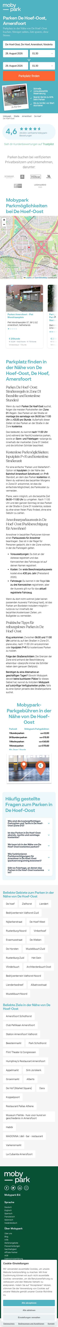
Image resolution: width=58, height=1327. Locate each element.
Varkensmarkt (13, 1145)
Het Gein (36, 957)
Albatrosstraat (39, 984)
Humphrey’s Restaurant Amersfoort (25, 1061)
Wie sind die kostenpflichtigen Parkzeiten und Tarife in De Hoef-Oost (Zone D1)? (25, 823)
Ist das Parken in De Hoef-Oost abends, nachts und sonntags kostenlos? (24, 835)
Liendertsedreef (14, 984)
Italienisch (8, 1220)
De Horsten (12, 948)
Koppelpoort (13, 1097)
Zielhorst (27, 903)
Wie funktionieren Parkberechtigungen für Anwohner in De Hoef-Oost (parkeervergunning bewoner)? (24, 857)
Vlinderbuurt (12, 966)
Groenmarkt (12, 1079)
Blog (6, 1236)
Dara (42, 1088)
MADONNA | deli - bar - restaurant (24, 1136)
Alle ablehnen (29, 1310)
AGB (6, 1255)
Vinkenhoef (40, 930)
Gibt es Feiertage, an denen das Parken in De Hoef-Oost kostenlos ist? (26, 870)
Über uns (8, 1233)
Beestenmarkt (13, 1043)
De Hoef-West (37, 921)
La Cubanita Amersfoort (19, 1154)
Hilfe (6, 1240)
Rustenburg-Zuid (15, 957)
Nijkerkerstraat (14, 921)
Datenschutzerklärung (13, 1259)
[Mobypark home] (12, 7)
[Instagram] (26, 1188)
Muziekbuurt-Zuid (35, 948)
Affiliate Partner (10, 1252)
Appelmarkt (12, 1070)
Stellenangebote (11, 1243)
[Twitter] (13, 1188)
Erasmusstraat (14, 939)
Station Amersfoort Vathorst (21, 1034)
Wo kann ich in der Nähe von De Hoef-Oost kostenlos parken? (24, 845)
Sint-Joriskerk (33, 1070)
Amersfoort (27, 116)
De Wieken (35, 939)
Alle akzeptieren (29, 1303)
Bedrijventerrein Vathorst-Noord (23, 975)
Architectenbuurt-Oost (39, 966)
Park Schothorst (37, 1043)
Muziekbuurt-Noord (16, 993)
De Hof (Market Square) (19, 1088)
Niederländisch (10, 1223)
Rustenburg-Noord (16, 930)
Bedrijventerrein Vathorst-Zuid (22, 912)
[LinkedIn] (20, 1188)
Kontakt (51, 1323)
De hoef (10, 903)
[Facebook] (6, 1188)
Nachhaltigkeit (10, 1249)
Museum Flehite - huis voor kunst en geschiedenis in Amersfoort (26, 1117)
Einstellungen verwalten (29, 1317)
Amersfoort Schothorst (19, 1016)
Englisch (8, 1210)
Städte (16, 116)
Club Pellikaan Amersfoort (20, 1025)
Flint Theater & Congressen (21, 1052)
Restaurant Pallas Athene (20, 1106)
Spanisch (8, 1213)
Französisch (9, 1217)
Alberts (31, 1079)
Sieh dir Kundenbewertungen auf (29, 144)
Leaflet (28, 277)
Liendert (43, 903)
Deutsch (8, 1207)
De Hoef (37, 116)
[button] (29, 247)
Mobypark (7, 116)
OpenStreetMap (41, 277)
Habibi (9, 1127)
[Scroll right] (55, 317)
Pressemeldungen (12, 1246)
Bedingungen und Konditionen (31, 1323)
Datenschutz (9, 1323)
